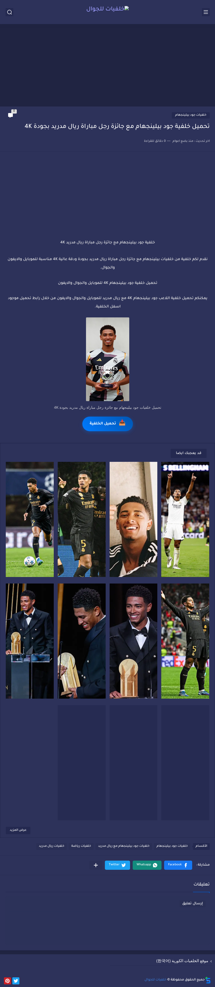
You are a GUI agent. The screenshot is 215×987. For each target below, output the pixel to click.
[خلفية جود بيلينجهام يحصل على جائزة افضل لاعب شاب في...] (82, 641)
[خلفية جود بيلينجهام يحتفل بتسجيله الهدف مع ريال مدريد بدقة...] (185, 641)
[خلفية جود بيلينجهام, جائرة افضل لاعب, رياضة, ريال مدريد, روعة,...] (30, 641)
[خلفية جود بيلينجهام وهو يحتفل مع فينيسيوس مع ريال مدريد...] (82, 519)
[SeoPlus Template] (208, 980)
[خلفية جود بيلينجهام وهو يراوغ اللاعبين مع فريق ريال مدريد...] (30, 519)
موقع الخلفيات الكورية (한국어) (182, 960)
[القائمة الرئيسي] (206, 12)
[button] (178, 865)
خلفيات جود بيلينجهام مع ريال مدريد (123, 846)
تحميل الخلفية (108, 423)
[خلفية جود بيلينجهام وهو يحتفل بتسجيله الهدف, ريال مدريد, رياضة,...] (185, 519)
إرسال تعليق (192, 904)
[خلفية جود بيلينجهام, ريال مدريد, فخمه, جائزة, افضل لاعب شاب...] (134, 641)
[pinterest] (7, 980)
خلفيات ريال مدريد (51, 846)
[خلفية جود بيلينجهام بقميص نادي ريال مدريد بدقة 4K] (82, 762)
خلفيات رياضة (81, 846)
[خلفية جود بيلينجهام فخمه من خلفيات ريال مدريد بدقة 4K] (134, 762)
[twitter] (15, 980)
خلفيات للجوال (155, 980)
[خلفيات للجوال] (107, 12)
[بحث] (9, 12)
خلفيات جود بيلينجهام (190, 115)
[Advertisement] (107, 66)
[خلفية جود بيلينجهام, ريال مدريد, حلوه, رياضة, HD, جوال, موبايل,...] (134, 519)
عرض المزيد (18, 830)
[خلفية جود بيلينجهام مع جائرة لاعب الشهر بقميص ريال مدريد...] (185, 762)
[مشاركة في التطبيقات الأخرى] (95, 865)
